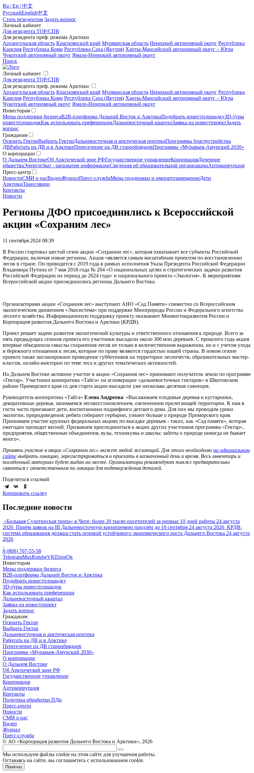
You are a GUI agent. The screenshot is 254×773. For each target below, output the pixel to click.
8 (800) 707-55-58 (22, 551)
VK (51, 557)
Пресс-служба (94, 178)
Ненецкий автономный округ (183, 43)
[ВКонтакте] (16, 486)
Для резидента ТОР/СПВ (31, 31)
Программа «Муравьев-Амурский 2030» (198, 147)
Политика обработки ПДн (32, 700)
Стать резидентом (23, 19)
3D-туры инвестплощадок (32, 587)
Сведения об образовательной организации (159, 165)
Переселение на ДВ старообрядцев (113, 147)
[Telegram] (7, 486)
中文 (42, 13)
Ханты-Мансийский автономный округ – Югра (179, 49)
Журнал (70, 178)
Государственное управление (138, 159)
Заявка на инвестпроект (199, 122)
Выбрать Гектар (56, 141)
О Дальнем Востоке (25, 159)
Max (27, 557)
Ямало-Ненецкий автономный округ (113, 55)
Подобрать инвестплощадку (193, 116)
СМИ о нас (34, 178)
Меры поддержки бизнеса (32, 116)
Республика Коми (43, 49)
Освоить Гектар (20, 141)
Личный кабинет (22, 73)
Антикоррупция (226, 165)
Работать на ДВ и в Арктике (42, 147)
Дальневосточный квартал (142, 122)
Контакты (14, 190)
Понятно (13, 766)
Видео (54, 178)
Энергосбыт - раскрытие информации (67, 165)
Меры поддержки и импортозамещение (155, 178)
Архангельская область (29, 43)
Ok (69, 557)
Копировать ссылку (25, 493)
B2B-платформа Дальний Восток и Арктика (111, 116)
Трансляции (36, 184)
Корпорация (184, 159)
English (29, 13)
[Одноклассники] (25, 486)
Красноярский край (78, 43)
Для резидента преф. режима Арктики (46, 86)
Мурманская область (125, 43)
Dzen (60, 557)
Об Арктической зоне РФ (76, 159)
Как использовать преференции (76, 122)
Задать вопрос (18, 610)
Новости (12, 178)
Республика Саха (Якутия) (94, 49)
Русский (12, 13)
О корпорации (19, 658)
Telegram (12, 557)
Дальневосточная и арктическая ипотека (119, 141)
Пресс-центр (17, 706)
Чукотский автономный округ (37, 55)
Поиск (10, 61)
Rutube (39, 557)
